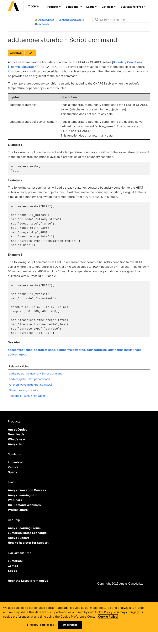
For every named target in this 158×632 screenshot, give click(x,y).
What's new (16, 439)
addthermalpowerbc (71, 350)
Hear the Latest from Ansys (28, 580)
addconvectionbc (20, 350)
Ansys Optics (46, 19)
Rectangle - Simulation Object (27, 395)
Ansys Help (16, 444)
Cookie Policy (107, 616)
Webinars (15, 500)
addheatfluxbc (97, 350)
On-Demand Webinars (24, 505)
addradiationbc (44, 350)
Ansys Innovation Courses (27, 490)
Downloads (16, 434)
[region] (79, 617)
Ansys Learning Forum (24, 528)
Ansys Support (18, 538)
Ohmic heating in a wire (23, 390)
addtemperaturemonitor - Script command (35, 373)
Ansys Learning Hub (22, 495)
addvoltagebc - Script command (29, 379)
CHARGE (16, 53)
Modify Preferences (42, 624)
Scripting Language (70, 19)
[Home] (23, 10)
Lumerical (15, 462)
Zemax (13, 467)
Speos (12, 472)
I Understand (70, 624)
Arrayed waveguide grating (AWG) (30, 384)
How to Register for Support (28, 542)
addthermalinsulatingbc (124, 350)
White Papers (18, 510)
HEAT (30, 53)
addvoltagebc (17, 354)
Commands (42, 24)
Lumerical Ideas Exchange (27, 533)
